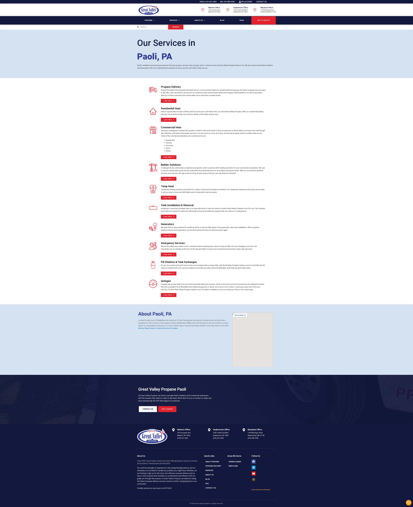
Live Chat (408, 502)
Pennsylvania (235, 462)
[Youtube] (254, 473)
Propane (148, 20)
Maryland (233, 466)
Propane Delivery (213, 466)
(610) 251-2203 (182, 438)
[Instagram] (254, 480)
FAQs (242, 20)
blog (207, 479)
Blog (222, 20)
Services (173, 20)
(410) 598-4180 (253, 438)
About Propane (212, 462)
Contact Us (210, 488)
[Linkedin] (254, 467)
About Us (199, 20)
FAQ (207, 484)
